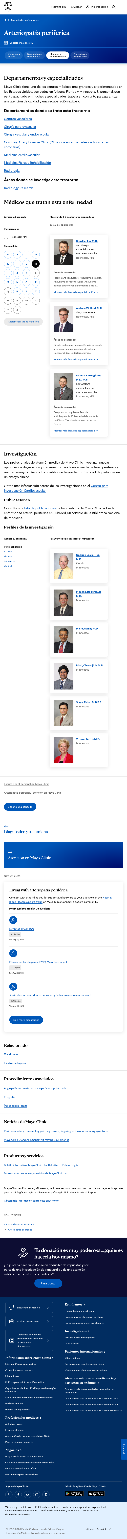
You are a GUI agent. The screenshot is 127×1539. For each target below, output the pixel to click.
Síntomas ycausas (14, 55)
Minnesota (10, 561)
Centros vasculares (18, 118)
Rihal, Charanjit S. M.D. (90, 665)
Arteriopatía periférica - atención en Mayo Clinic (32, 792)
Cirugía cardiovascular (20, 126)
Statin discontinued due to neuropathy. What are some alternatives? (50, 995)
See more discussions (26, 1020)
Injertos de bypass (15, 1063)
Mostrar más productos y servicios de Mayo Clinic (33, 1173)
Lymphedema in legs (21, 928)
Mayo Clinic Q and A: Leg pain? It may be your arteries (36, 1139)
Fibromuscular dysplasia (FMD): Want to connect (38, 962)
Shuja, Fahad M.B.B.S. (89, 702)
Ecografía (9, 1097)
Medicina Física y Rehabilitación (27, 162)
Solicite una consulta (20, 806)
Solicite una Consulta (21, 42)
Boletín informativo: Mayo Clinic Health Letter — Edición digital (41, 1165)
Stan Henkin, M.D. (87, 241)
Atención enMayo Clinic (80, 55)
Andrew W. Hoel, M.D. (89, 308)
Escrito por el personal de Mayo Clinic (26, 784)
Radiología (12, 170)
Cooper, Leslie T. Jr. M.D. (88, 557)
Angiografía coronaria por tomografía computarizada (35, 1088)
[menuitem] (13, 55)
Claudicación (11, 1054)
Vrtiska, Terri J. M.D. (88, 739)
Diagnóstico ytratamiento (34, 55)
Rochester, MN (19, 236)
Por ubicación (12, 228)
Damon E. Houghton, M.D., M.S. (88, 377)
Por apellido (11, 245)
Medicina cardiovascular (22, 155)
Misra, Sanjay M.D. (87, 628)
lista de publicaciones (40, 508)
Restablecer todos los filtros (23, 321)
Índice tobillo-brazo (15, 1105)
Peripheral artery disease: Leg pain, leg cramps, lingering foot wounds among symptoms (56, 1131)
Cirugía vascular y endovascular (27, 134)
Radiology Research (18, 188)
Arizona (8, 551)
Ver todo (8, 566)
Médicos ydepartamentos (58, 55)
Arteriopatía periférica (37, 32)
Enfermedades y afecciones (23, 20)
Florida (8, 556)
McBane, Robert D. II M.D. (88, 594)
